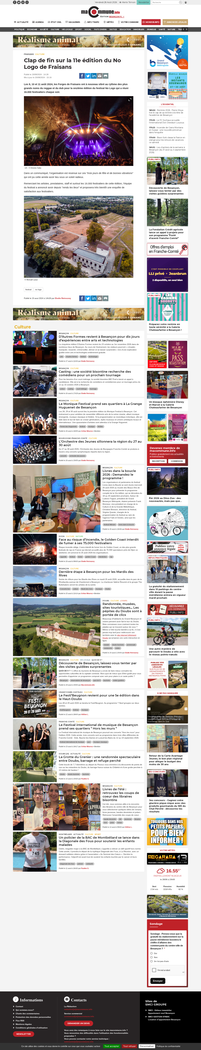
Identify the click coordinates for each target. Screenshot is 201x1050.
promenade (131, 645)
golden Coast (90, 557)
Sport (98, 834)
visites (117, 648)
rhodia (107, 589)
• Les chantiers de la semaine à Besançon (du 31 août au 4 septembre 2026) (167, 149)
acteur (62, 389)
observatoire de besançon (80, 680)
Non (156, 957)
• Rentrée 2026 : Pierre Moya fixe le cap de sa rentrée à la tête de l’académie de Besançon (166, 112)
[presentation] (123, 162)
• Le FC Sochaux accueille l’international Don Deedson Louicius (166, 121)
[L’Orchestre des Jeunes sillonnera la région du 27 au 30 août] (35, 448)
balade (106, 645)
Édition (104, 16)
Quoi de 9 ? (97, 660)
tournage (93, 389)
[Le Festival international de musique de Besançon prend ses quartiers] (35, 731)
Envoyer (158, 980)
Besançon (64, 333)
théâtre (100, 427)
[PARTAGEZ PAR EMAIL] (99, 76)
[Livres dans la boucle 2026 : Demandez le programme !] (56, 477)
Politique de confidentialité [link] (168, 1046)
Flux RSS (20, 1021)
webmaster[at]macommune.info (79, 1042)
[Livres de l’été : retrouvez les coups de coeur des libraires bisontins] (56, 795)
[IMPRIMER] (105, 76)
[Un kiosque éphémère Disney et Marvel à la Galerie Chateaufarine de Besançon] (167, 385)
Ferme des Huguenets (68, 427)
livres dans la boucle (126, 525)
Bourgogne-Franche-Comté (73, 438)
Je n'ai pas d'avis (161, 961)
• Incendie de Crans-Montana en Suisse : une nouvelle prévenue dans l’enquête (166, 130)
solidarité (89, 864)
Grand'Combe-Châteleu (71, 692)
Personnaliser (147, 1046)
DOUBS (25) (64, 754)
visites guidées (118, 680)
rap (111, 557)
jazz (88, 742)
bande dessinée (110, 819)
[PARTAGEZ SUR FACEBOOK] (82, 76)
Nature (79, 536)
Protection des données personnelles (33, 1017)
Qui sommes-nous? (25, 1010)
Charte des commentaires (28, 1013)
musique (91, 427)
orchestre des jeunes (77, 456)
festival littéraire (110, 525)
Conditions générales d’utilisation (32, 1028)
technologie (93, 357)
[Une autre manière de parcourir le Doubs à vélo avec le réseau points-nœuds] (167, 632)
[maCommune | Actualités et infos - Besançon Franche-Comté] (100, 12)
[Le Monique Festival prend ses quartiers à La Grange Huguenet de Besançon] (35, 410)
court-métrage (81, 389)
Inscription (158, 461)
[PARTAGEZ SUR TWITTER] (88, 76)
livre (105, 823)
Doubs (106, 601)
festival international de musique (72, 742)
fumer (80, 557)
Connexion (177, 461)
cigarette (63, 557)
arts (61, 357)
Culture (40, 54)
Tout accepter (111, 1046)
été (120, 819)
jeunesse (128, 819)
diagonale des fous (67, 864)
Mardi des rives (87, 589)
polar (112, 823)
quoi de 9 (96, 680)
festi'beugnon (65, 710)
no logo (38, 289)
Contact (19, 1006)
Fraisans (29, 54)
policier (80, 864)
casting (70, 389)
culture (75, 589)
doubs (62, 774)
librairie (137, 819)
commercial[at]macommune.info (79, 1016)
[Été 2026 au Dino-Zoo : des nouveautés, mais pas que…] (167, 481)
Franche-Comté (67, 722)
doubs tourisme (118, 645)
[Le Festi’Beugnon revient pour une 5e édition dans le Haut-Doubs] (35, 702)
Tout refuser (129, 1046)
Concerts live (65, 589)
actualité (75, 754)
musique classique (100, 742)
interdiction (103, 557)
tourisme (107, 680)
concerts (63, 456)
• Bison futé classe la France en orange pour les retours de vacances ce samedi (167, 140)
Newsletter (23, 1034)
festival (28, 289)
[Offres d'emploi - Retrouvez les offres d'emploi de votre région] (167, 254)
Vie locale (85, 660)
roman (119, 823)
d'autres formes (71, 357)
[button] (180, 2)
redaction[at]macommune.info (78, 1009)
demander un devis (79, 1023)
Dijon (62, 536)
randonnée (108, 648)
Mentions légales (24, 1024)
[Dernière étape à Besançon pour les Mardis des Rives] (35, 578)
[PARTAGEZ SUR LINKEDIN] (94, 76)
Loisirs (123, 601)
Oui (155, 953)
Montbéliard (65, 834)
